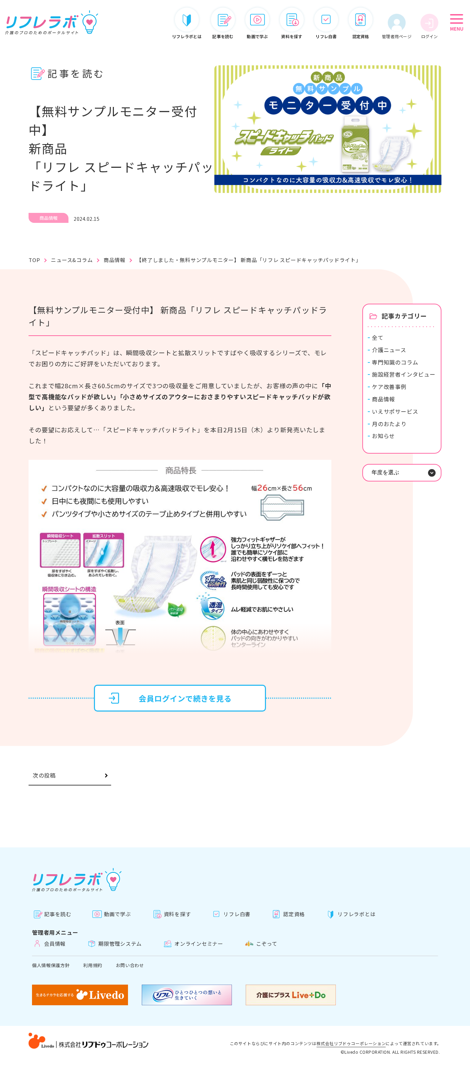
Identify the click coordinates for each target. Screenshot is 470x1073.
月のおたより (389, 423)
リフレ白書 (236, 914)
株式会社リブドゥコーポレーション (351, 1043)
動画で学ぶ (117, 914)
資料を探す (177, 914)
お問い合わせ (130, 965)
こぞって (266, 943)
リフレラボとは (356, 914)
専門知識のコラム (395, 362)
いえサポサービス (395, 411)
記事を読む (57, 914)
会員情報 (55, 943)
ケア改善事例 (389, 386)
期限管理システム (120, 943)
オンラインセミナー (198, 943)
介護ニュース (389, 350)
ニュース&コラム (72, 259)
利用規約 (92, 965)
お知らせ (383, 436)
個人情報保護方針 (51, 965)
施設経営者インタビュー (404, 374)
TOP (34, 259)
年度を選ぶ (385, 472)
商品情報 (114, 259)
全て (378, 337)
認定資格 (294, 914)
